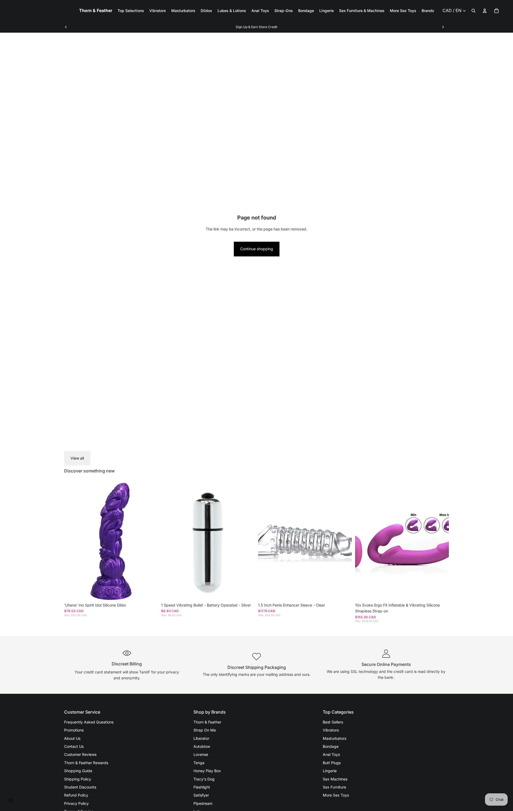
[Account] (485, 11)
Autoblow (201, 746)
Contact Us (74, 746)
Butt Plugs (332, 762)
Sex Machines (335, 779)
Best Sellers (333, 722)
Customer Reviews (80, 754)
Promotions (74, 730)
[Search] (473, 11)
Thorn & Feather (207, 722)
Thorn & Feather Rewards (86, 762)
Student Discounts (80, 787)
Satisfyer (201, 795)
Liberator (201, 738)
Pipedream (202, 803)
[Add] (149, 592)
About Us (72, 738)
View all (77, 458)
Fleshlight (201, 787)
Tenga (198, 762)
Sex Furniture (334, 787)
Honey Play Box (207, 770)
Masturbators (334, 738)
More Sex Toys (336, 795)
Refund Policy (76, 795)
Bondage (331, 746)
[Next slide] (443, 27)
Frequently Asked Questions (89, 722)
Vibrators (331, 730)
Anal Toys (331, 754)
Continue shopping (256, 249)
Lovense (200, 754)
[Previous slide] (66, 27)
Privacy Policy (76, 803)
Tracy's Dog (204, 779)
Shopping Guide (78, 770)
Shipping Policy (77, 779)
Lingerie (330, 770)
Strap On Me (204, 730)
